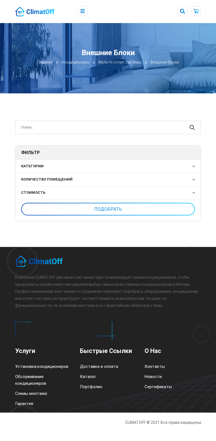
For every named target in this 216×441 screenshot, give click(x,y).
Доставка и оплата (99, 366)
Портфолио (91, 386)
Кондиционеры (75, 62)
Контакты (155, 366)
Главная (45, 62)
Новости (153, 376)
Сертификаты (158, 386)
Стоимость (33, 192)
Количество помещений (47, 179)
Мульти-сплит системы (119, 62)
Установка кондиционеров (41, 366)
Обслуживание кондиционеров (30, 380)
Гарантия (24, 403)
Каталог (88, 376)
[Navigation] (83, 11)
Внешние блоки (164, 62)
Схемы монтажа (31, 393)
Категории (32, 166)
